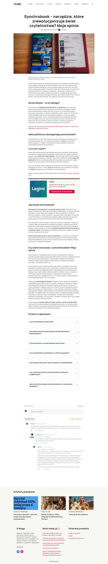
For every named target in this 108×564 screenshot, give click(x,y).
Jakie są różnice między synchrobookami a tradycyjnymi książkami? (51, 385)
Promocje (17, 511)
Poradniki (49, 4)
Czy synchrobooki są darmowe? (41, 322)
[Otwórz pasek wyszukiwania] (92, 4)
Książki (30, 4)
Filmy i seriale (40, 4)
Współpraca (85, 4)
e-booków (51, 154)
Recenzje (58, 4)
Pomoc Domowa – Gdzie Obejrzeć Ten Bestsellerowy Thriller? (52, 516)
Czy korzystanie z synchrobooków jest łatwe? (47, 343)
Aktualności (67, 4)
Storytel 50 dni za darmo (78, 514)
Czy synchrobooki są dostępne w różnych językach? (49, 353)
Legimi (63, 141)
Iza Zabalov (64, 29)
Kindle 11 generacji (74, 533)
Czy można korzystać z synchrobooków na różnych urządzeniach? (48, 373)
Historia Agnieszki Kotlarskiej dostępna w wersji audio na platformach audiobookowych (52, 553)
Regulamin (20, 547)
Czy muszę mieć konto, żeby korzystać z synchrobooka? (50, 363)
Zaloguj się (80, 406)
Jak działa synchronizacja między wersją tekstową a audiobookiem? (49, 332)
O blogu (76, 4)
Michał (48, 437)
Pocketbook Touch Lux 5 (76, 538)
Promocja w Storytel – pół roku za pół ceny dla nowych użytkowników (25, 516)
